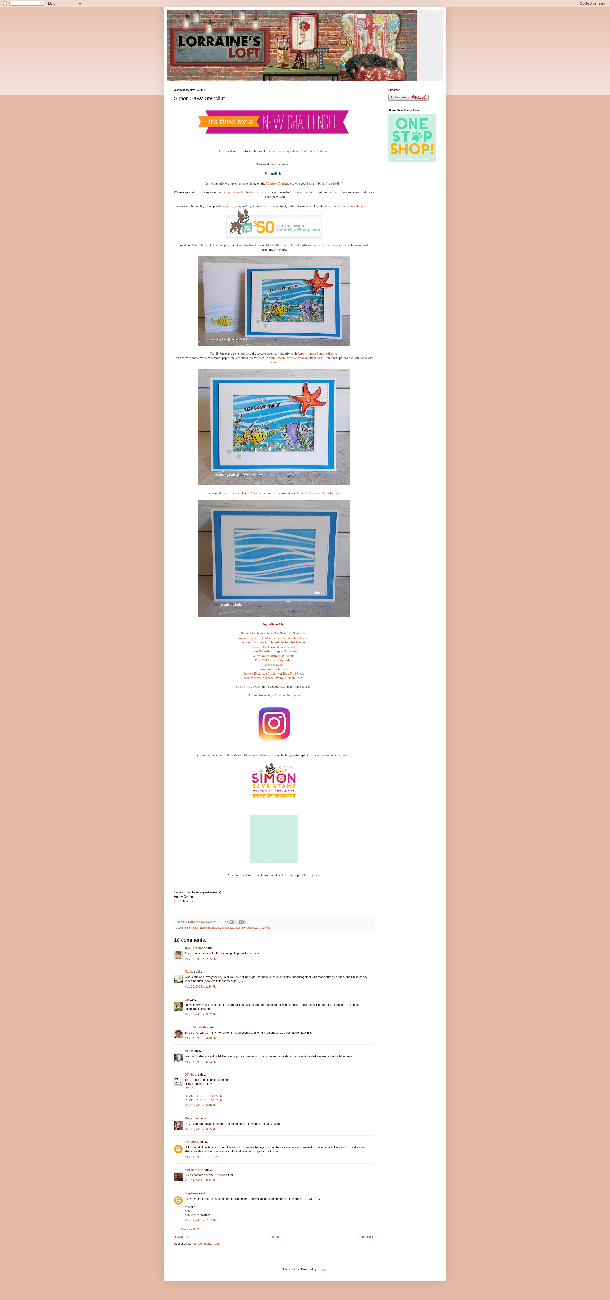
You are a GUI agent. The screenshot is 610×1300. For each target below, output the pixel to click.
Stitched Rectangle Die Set (281, 245)
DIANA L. (191, 1074)
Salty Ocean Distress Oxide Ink (289, 358)
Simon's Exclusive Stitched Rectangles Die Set (274, 642)
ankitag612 (192, 1142)
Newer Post (182, 1236)
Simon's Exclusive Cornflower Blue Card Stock (274, 673)
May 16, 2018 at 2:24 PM (201, 986)
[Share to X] (235, 922)
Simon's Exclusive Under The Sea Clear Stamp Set (274, 633)
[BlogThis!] (231, 922)
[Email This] (226, 922)
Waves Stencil (317, 245)
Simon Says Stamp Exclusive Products (241, 192)
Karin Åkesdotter (196, 1027)
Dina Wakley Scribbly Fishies (316, 493)
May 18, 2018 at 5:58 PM (201, 1180)
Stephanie (191, 1193)
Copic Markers (251, 493)
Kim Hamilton (194, 1169)
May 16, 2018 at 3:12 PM (201, 1014)
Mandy (189, 1050)
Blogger (322, 1269)
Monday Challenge (278, 183)
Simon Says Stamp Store (355, 206)
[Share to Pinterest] (244, 922)
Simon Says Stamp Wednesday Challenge (302, 151)
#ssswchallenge (259, 755)
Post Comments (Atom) (206, 1243)
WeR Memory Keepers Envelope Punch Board (274, 678)
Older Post (366, 1236)
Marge (189, 971)
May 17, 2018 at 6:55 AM (201, 1129)
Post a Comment (190, 1228)
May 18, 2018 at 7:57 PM (201, 1220)
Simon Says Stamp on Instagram (279, 695)
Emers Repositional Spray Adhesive (274, 651)
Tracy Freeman (195, 948)
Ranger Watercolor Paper (274, 669)
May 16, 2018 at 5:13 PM (201, 1061)
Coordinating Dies (249, 245)
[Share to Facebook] (240, 922)
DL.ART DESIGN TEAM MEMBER (207, 1096)
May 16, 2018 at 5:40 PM (201, 1105)
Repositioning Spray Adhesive (318, 353)
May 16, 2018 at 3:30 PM (201, 1038)
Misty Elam (192, 1118)
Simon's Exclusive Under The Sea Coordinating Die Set (274, 638)
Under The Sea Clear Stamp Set (211, 245)
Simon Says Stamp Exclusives (202, 927)
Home (275, 1236)
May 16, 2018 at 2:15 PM (201, 959)
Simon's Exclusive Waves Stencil (274, 647)
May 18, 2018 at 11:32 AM (201, 1157)
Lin (187, 999)
